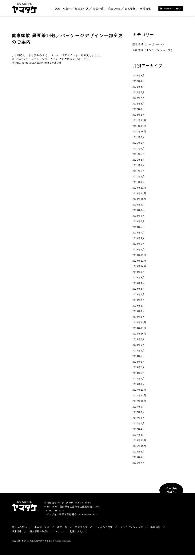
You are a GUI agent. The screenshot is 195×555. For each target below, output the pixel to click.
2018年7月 (138, 350)
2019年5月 (138, 294)
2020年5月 (138, 227)
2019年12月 (139, 255)
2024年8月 (138, 75)
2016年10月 (139, 446)
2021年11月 (139, 126)
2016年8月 (138, 451)
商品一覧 (98, 8)
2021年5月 (138, 159)
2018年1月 (138, 384)
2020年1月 (138, 249)
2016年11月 (139, 440)
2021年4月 (138, 165)
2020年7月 (138, 215)
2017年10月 (139, 401)
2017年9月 (138, 406)
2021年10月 (139, 131)
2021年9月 (138, 137)
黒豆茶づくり (82, 8)
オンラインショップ (170, 8)
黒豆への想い (63, 8)
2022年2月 (138, 109)
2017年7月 (138, 418)
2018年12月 (139, 322)
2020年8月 (138, 210)
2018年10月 (139, 333)
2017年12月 (139, 389)
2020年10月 (139, 199)
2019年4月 (138, 300)
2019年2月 (138, 311)
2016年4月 (138, 462)
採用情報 (17, 531)
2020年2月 (138, 243)
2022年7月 (138, 81)
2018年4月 (138, 367)
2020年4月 (138, 232)
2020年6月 (138, 221)
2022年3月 (138, 103)
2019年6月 (138, 288)
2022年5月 (138, 92)
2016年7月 (138, 457)
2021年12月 (139, 120)
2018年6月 (138, 356)
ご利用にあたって (77, 531)
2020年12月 (139, 187)
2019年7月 (138, 283)
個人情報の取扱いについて (45, 531)
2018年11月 (139, 328)
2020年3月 (138, 238)
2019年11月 (139, 260)
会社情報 (130, 8)
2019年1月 (138, 317)
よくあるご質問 (104, 527)
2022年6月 (138, 86)
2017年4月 (138, 429)
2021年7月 (138, 148)
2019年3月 (138, 305)
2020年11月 (139, 193)
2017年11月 (139, 395)
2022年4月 (138, 98)
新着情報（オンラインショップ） (153, 50)
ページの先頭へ (171, 490)
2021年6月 (138, 154)
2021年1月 (138, 182)
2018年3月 (138, 373)
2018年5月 (138, 361)
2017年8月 (138, 412)
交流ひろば (114, 8)
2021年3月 (138, 171)
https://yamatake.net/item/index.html (36, 62)
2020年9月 (138, 204)
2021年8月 (138, 142)
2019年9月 (138, 272)
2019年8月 (138, 277)
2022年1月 (138, 114)
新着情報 (145, 8)
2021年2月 (138, 176)
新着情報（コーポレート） (148, 44)
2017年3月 (138, 434)
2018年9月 (138, 339)
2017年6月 (138, 423)
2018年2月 (138, 378)
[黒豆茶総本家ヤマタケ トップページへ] (24, 4)
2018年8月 (138, 344)
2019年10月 (139, 266)
